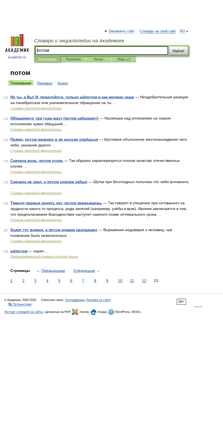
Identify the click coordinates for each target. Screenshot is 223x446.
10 (120, 280)
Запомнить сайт (122, 31)
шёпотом (18, 251)
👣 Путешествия (20, 304)
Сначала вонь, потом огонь (36, 160)
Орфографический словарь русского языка (44, 257)
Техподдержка (75, 299)
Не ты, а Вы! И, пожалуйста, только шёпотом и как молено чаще (72, 97)
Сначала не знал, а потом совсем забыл (48, 182)
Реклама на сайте (98, 299)
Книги (98, 59)
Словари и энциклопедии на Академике (79, 40)
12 (144, 280)
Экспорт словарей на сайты (23, 311)
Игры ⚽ (124, 59)
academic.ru (17, 57)
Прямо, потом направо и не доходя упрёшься (54, 139)
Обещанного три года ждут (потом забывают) (54, 118)
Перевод (44, 83)
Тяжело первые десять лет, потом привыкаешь (56, 203)
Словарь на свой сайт (158, 31)
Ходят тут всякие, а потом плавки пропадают (53, 230)
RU (182, 31)
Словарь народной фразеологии (36, 108)
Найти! (178, 51)
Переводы (73, 59)
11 (132, 280)
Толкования (47, 59)
